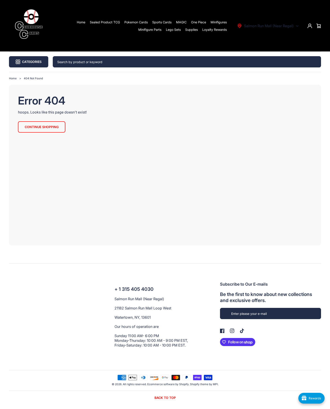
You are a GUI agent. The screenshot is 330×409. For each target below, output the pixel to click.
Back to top (165, 398)
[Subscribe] (315, 313)
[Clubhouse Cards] (29, 26)
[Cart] (318, 25)
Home (13, 78)
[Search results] (315, 61)
